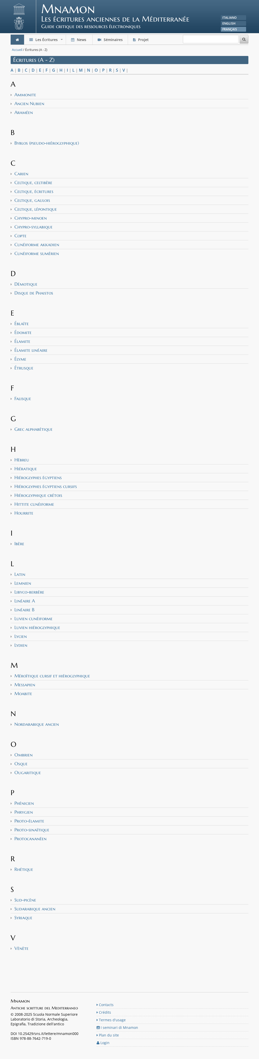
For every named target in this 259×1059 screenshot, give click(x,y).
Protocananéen (30, 838)
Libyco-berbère (29, 592)
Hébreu (21, 460)
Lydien (20, 645)
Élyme (20, 359)
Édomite (23, 332)
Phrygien (23, 812)
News (81, 39)
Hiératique (25, 469)
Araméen (23, 112)
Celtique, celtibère (33, 182)
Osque (21, 764)
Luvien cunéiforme (33, 618)
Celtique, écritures (33, 191)
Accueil (17, 49)
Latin (19, 574)
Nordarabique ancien (36, 724)
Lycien (20, 636)
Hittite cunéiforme (34, 504)
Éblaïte (21, 323)
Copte (20, 236)
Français (229, 29)
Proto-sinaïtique (31, 830)
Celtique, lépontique (35, 209)
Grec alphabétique (33, 429)
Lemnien (22, 583)
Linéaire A (24, 601)
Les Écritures (49, 41)
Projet (143, 39)
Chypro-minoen (30, 218)
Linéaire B (24, 610)
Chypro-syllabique (33, 227)
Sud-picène (25, 900)
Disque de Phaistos (33, 293)
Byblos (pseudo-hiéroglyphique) (46, 143)
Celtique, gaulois (32, 200)
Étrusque (23, 368)
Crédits (104, 1012)
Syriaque (23, 917)
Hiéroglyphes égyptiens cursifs (45, 486)
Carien (21, 173)
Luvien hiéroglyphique (37, 627)
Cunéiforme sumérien (36, 253)
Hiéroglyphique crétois (38, 495)
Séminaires (113, 39)
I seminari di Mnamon (119, 1027)
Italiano (229, 17)
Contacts (106, 1004)
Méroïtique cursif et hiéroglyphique (52, 676)
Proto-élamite (29, 821)
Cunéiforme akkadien (36, 244)
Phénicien (24, 803)
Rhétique (23, 869)
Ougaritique (27, 772)
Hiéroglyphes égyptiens (38, 477)
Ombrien (23, 755)
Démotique (25, 284)
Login (104, 1042)
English (228, 23)
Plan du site (108, 1035)
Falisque (22, 398)
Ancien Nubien (29, 103)
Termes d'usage (112, 1019)
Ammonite (25, 94)
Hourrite (23, 513)
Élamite (22, 341)
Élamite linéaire (31, 350)
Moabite (23, 693)
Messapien (24, 685)
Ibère (19, 543)
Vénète (21, 948)
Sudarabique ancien (34, 909)
